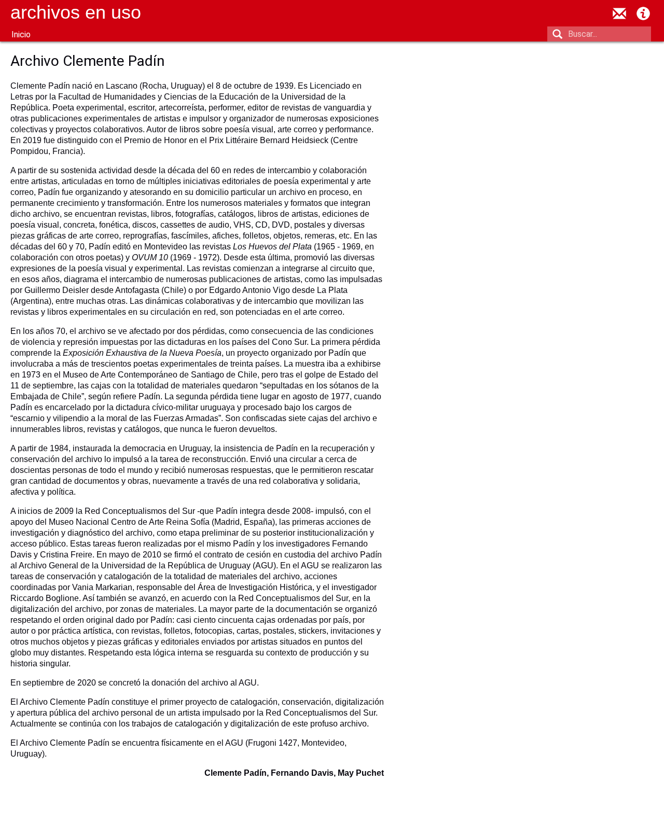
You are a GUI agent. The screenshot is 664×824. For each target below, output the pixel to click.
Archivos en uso (75, 12)
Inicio (21, 34)
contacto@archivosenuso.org (619, 13)
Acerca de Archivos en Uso (643, 13)
